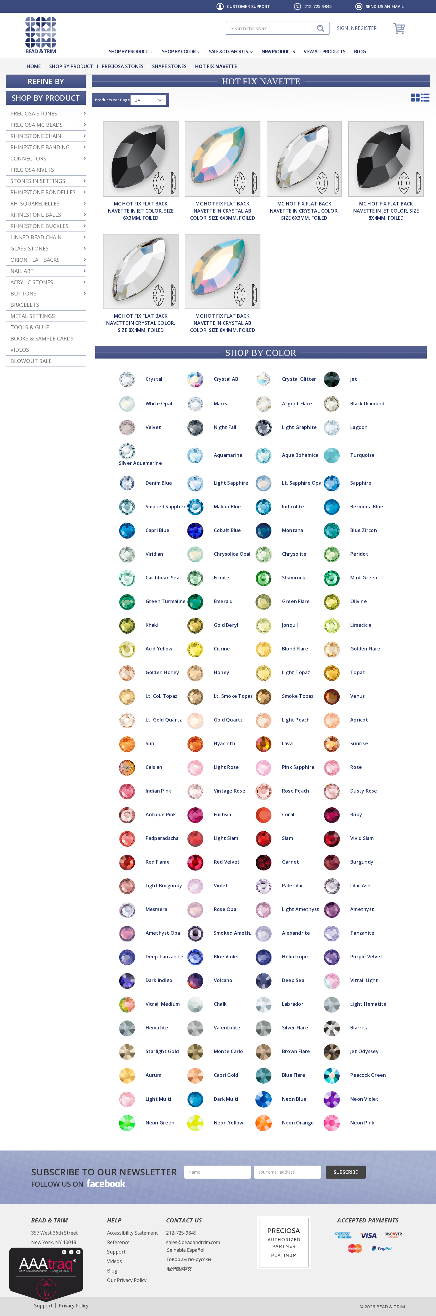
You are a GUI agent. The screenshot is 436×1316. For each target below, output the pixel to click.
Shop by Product (129, 51)
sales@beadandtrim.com (193, 1242)
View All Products (324, 51)
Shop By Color (179, 51)
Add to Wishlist (218, 616)
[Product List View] (425, 97)
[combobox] (278, 28)
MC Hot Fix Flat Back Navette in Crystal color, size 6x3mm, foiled (304, 210)
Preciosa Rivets (32, 169)
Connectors (28, 158)
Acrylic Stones (31, 282)
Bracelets (24, 304)
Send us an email (385, 6)
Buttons (23, 293)
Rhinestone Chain (35, 135)
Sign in (346, 28)
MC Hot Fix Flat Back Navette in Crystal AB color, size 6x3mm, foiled (222, 210)
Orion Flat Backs (35, 259)
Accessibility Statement (132, 1233)
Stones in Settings (37, 180)
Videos (19, 349)
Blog (360, 51)
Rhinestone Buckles (39, 225)
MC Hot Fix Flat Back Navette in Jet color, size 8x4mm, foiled (386, 210)
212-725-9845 (318, 6)
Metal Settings (32, 315)
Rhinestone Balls (35, 214)
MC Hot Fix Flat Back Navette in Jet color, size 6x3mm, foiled (141, 210)
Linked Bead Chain (36, 237)
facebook (106, 1183)
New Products (278, 51)
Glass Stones (29, 248)
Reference (118, 1242)
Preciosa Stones (33, 113)
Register (366, 28)
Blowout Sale (31, 360)
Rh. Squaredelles (35, 203)
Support (116, 1251)
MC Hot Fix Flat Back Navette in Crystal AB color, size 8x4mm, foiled (222, 323)
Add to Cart (218, 608)
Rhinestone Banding (40, 147)
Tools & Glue (29, 327)
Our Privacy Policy (127, 1280)
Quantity (218, 593)
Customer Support (248, 6)
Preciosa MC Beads (36, 124)
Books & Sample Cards (42, 338)
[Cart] (400, 28)
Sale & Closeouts (229, 51)
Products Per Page (112, 99)
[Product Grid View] (415, 97)
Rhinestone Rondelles (43, 192)
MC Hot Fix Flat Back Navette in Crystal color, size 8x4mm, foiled (140, 323)
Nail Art (22, 270)
